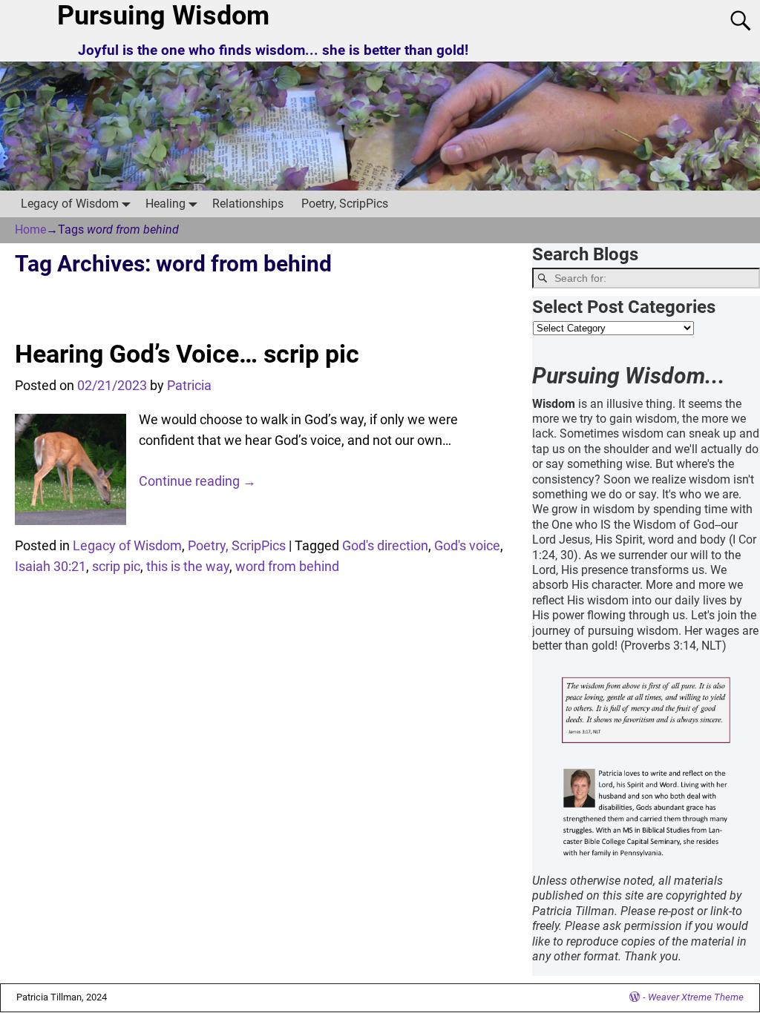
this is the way (187, 566)
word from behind (287, 566)
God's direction (385, 545)
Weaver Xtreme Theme (696, 997)
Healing (165, 204)
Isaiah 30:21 (50, 566)
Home (30, 229)
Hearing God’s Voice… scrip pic (187, 354)
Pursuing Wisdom (163, 15)
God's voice (467, 545)
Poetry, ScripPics (344, 204)
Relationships (248, 204)
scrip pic (116, 566)
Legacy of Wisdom (70, 204)
